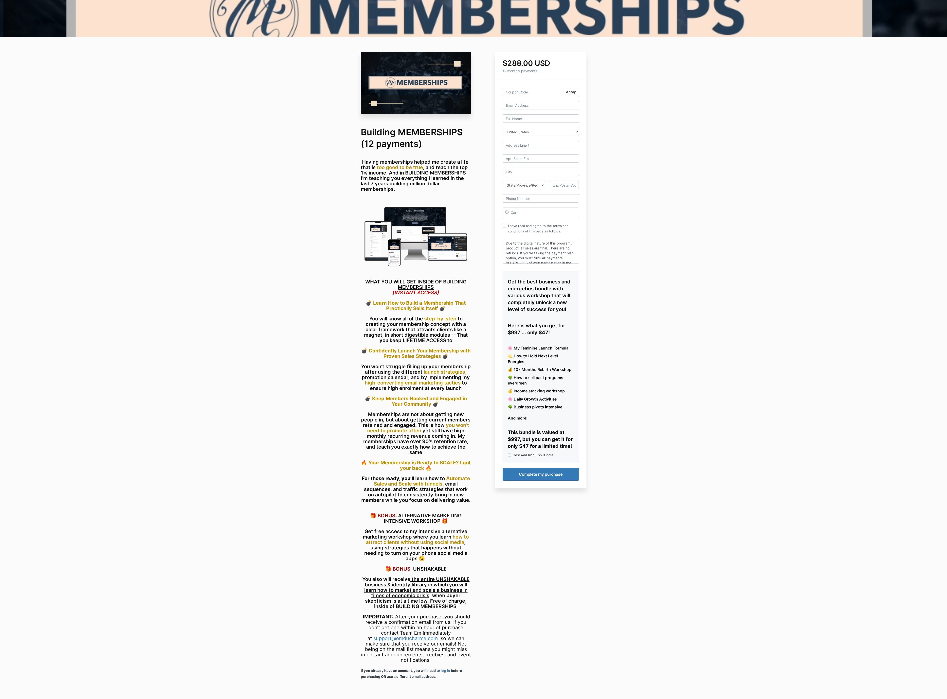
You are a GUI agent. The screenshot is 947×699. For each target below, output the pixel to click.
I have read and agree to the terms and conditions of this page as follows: (538, 228)
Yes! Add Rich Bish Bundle (533, 455)
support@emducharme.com (405, 638)
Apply (571, 92)
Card (514, 212)
